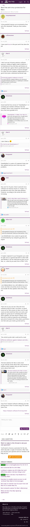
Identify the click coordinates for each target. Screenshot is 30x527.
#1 (28, 21)
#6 (28, 160)
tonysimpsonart (6, 12)
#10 (28, 274)
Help (12, 514)
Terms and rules (16, 512)
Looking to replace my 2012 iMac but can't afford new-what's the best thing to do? (14, 471)
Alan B (8, 53)
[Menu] (2, 2)
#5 (28, 138)
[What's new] (24, 1)
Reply (27, 31)
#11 (28, 304)
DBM (7, 178)
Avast (9, 44)
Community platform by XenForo (14, 525)
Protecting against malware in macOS (12, 77)
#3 (28, 59)
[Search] (28, 1)
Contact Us (25, 519)
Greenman (9, 96)
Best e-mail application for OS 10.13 (17, 465)
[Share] (26, 22)
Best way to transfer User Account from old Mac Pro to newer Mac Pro (14, 484)
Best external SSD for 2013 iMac (10, 467)
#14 (28, 401)
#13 (28, 360)
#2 (28, 41)
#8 (28, 225)
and (7, 173)
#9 (28, 253)
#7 (28, 184)
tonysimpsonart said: (7, 229)
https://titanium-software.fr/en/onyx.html (15, 411)
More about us (6, 512)
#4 (28, 102)
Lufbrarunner (10, 35)
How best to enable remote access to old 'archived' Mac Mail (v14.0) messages (13, 480)
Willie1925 (9, 219)
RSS (27, 522)
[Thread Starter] (3, 18)
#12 (28, 334)
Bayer (7, 268)
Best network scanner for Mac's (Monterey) (14, 488)
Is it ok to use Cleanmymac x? (10, 144)
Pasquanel (9, 154)
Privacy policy (6, 514)
